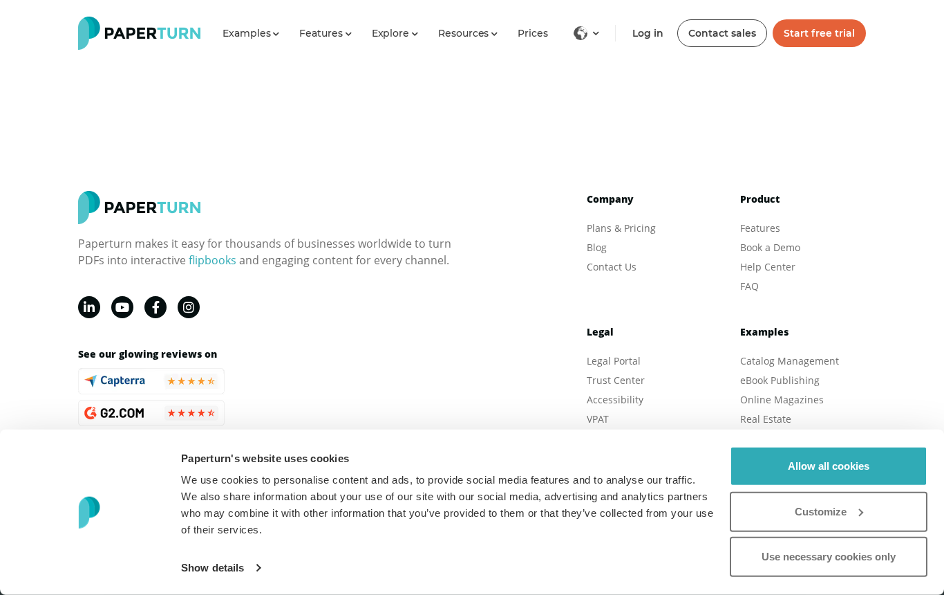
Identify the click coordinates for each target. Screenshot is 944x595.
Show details (212, 568)
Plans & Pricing (621, 228)
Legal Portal (614, 360)
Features (760, 228)
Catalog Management (789, 360)
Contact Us (611, 266)
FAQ (749, 286)
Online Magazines (782, 399)
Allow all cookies (828, 466)
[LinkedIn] (89, 307)
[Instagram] (189, 307)
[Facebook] (155, 307)
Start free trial (819, 33)
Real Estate (765, 418)
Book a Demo (770, 247)
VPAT (598, 418)
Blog (597, 247)
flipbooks (212, 260)
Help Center (767, 266)
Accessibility (615, 399)
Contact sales (722, 33)
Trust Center (616, 380)
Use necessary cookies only (829, 556)
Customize (821, 511)
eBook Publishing (780, 380)
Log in (647, 33)
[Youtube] (122, 307)
